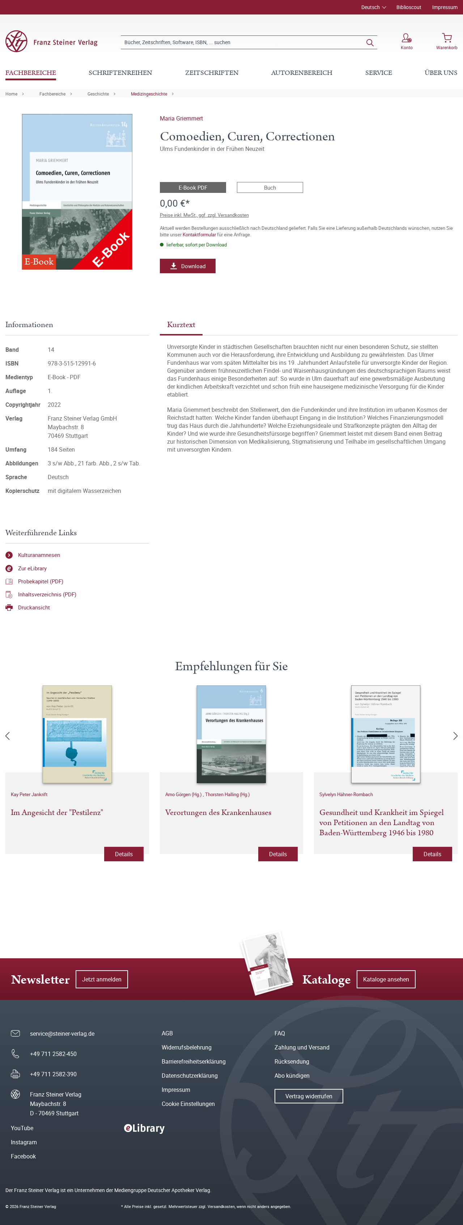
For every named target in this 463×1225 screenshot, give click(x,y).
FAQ (280, 1033)
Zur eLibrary (32, 568)
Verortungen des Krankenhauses (218, 813)
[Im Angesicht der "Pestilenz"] (77, 734)
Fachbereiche (52, 94)
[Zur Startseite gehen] (51, 41)
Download (193, 266)
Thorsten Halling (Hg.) (227, 794)
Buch (270, 187)
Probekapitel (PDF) (40, 581)
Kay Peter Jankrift (29, 794)
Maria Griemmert (181, 118)
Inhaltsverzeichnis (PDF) (47, 594)
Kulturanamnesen (39, 554)
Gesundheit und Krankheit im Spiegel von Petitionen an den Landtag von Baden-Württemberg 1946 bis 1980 (381, 823)
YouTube (22, 1128)
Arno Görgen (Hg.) (184, 794)
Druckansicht (34, 607)
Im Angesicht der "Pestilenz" (57, 813)
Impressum (445, 7)
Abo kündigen (292, 1076)
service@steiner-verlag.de (62, 1034)
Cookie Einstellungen (188, 1104)
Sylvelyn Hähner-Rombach (346, 794)
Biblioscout (408, 7)
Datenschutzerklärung (190, 1076)
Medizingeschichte (149, 94)
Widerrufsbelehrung (187, 1047)
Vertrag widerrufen (308, 1096)
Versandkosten (221, 1206)
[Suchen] (370, 42)
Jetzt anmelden (102, 979)
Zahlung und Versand (302, 1047)
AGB (167, 1033)
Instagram (24, 1142)
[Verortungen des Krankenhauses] (231, 734)
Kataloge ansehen (386, 979)
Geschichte (98, 94)
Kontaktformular (199, 234)
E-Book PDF (193, 187)
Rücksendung (292, 1061)
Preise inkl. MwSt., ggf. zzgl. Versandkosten (204, 215)
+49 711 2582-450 (53, 1054)
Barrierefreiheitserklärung (194, 1061)
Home (11, 94)
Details (124, 854)
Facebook (23, 1156)
